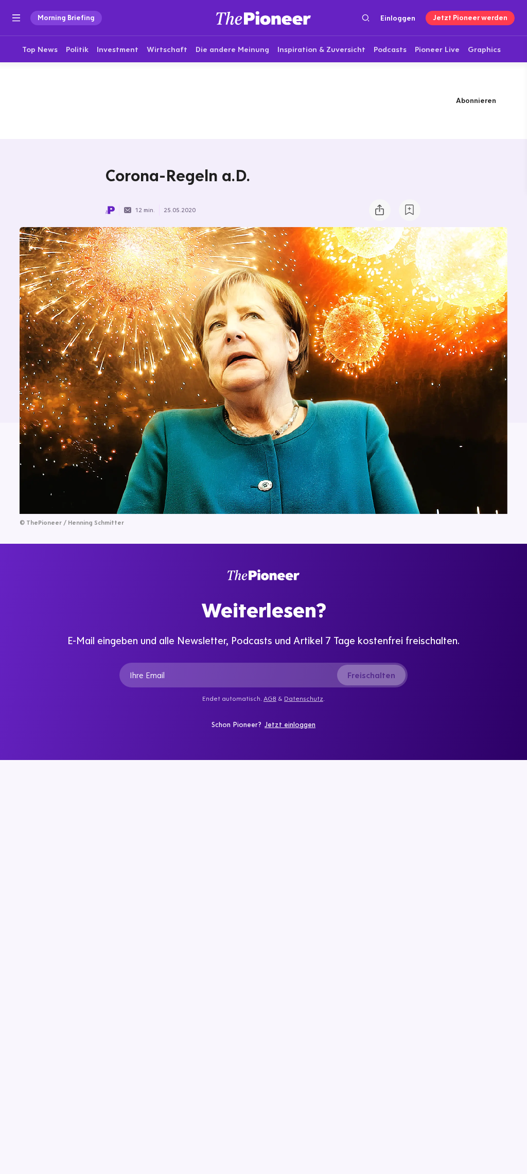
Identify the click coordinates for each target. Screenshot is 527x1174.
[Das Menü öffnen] (16, 18)
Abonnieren (476, 100)
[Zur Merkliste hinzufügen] (409, 210)
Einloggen (397, 18)
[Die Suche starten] (365, 17)
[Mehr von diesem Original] (263, 100)
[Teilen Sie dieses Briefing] (380, 210)
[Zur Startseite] (263, 18)
